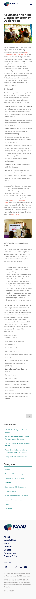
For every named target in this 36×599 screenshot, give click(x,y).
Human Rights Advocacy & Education (16, 495)
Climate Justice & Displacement (14, 478)
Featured (8, 482)
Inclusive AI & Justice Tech (13, 500)
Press (7, 504)
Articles (7, 469)
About (7, 537)
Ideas (6, 543)
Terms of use (10, 553)
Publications (8, 508)
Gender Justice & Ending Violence (15, 487)
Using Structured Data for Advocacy (16, 457)
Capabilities (10, 540)
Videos (7, 513)
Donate (7, 550)
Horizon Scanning (10, 491)
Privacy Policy (10, 556)
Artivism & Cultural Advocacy (14, 474)
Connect (8, 547)
